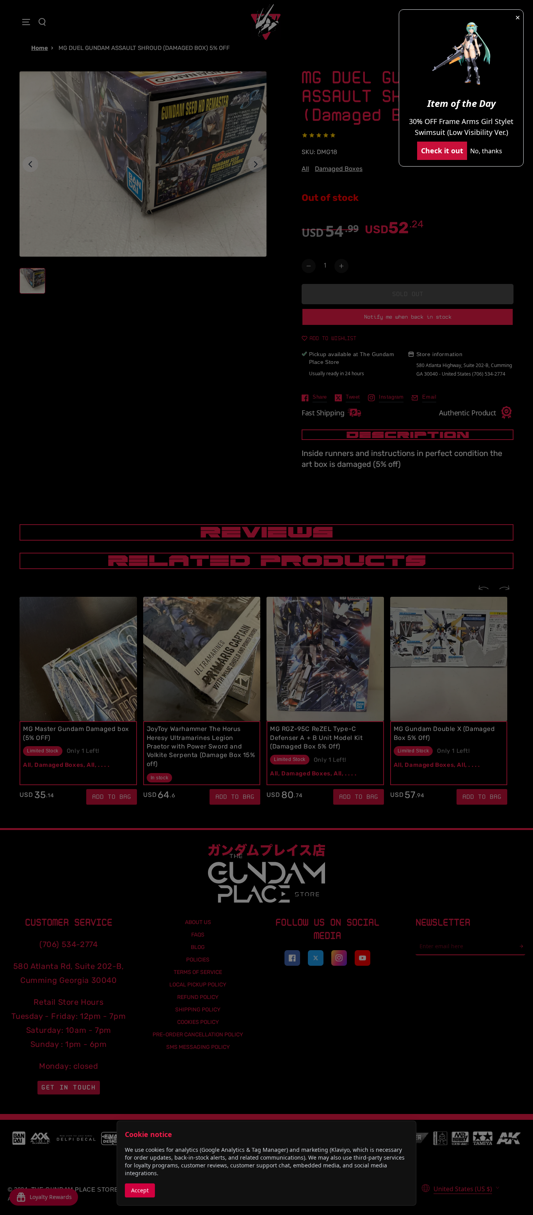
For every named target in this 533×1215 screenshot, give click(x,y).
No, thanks (486, 151)
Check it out (442, 150)
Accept (140, 1190)
